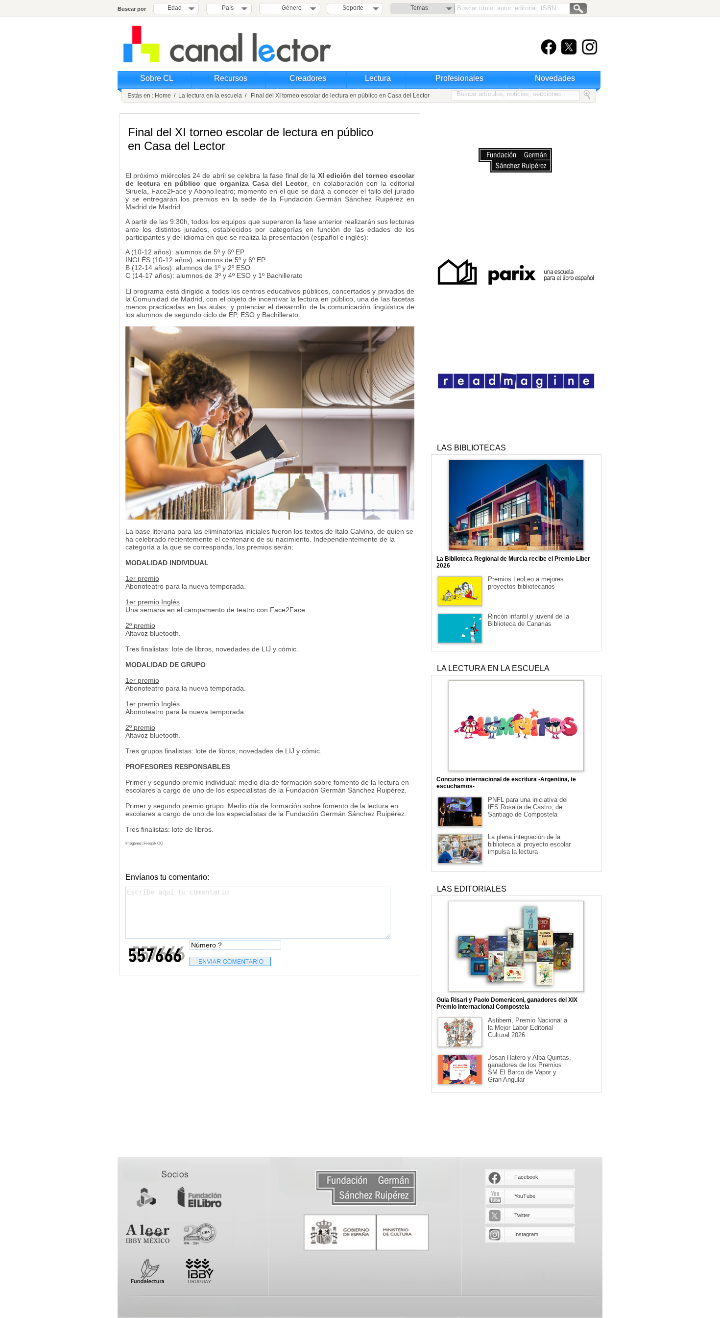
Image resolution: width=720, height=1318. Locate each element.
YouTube (524, 1196)
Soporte (352, 7)
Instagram (526, 1234)
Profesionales (459, 78)
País (228, 7)
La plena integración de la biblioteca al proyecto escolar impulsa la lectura (529, 844)
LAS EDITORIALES (471, 889)
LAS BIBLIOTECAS (471, 448)
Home (163, 95)
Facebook (526, 1177)
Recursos (230, 78)
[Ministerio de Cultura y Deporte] (366, 1232)
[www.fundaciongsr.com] (366, 1188)
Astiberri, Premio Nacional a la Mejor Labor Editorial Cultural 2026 (527, 1028)
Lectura (378, 78)
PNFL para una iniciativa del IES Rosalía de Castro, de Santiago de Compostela (528, 807)
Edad (175, 7)
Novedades (555, 78)
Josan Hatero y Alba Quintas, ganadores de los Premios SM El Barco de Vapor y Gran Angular (529, 1068)
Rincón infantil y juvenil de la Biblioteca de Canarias (528, 620)
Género (290, 7)
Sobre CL (156, 78)
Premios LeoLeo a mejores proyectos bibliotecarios (526, 582)
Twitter (522, 1215)
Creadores (307, 78)
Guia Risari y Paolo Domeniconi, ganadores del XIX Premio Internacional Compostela (506, 1003)
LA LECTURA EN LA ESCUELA (493, 668)
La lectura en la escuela (210, 95)
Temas (419, 7)
